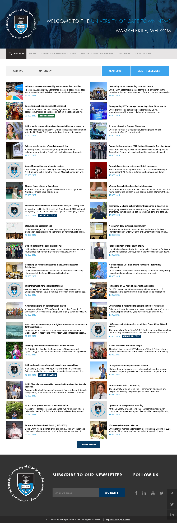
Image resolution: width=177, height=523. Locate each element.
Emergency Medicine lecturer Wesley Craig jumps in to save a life (138, 206)
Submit (111, 492)
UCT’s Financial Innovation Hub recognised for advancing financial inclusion (55, 385)
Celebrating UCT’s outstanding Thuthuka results (131, 86)
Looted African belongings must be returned (45, 106)
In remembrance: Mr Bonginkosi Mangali (44, 286)
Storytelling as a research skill (38, 226)
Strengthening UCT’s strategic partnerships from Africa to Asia (137, 106)
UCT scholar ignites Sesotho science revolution (46, 405)
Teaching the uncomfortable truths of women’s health (49, 346)
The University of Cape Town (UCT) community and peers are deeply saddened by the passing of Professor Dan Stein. (137, 390)
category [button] (45, 70)
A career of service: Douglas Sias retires (127, 126)
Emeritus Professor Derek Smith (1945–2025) (46, 425)
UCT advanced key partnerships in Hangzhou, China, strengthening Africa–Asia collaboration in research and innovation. (135, 111)
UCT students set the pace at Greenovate (43, 246)
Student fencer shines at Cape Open (41, 186)
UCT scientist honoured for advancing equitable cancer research (54, 126)
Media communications (97, 53)
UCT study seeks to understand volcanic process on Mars (51, 365)
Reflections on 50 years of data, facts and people (131, 286)
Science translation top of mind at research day (46, 146)
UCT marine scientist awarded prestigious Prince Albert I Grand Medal (138, 325)
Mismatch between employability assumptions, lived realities (53, 86)
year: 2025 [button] (115, 70)
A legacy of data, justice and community (127, 226)
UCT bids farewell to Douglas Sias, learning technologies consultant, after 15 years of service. (135, 131)
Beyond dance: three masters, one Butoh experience (133, 166)
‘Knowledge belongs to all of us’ (123, 425)
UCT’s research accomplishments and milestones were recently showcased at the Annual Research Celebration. (54, 271)
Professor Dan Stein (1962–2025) (124, 385)
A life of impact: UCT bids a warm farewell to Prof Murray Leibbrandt (135, 266)
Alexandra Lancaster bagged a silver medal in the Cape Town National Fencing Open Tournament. (53, 190)
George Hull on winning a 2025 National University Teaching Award (139, 146)
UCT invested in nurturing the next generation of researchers (136, 306)
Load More (88, 444)
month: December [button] (149, 70)
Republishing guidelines (118, 519)
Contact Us (143, 53)
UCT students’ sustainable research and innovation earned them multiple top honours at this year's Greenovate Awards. (55, 250)
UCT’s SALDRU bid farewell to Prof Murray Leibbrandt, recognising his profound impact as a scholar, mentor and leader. (139, 271)
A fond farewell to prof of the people (125, 346)
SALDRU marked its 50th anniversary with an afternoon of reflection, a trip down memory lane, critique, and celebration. (137, 290)
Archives (124, 53)
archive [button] (18, 70)
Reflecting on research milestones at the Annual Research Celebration (51, 266)
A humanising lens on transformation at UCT (45, 306)
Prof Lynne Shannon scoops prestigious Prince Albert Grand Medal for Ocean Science (56, 325)
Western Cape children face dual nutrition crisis (130, 186)
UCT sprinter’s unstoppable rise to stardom (128, 365)
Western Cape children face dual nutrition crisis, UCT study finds (54, 205)
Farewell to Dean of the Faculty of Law (126, 246)
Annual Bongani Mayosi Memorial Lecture (44, 166)
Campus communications (58, 53)
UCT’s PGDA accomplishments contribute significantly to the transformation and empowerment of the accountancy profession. (140, 91)
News (32, 53)
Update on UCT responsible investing (126, 405)
